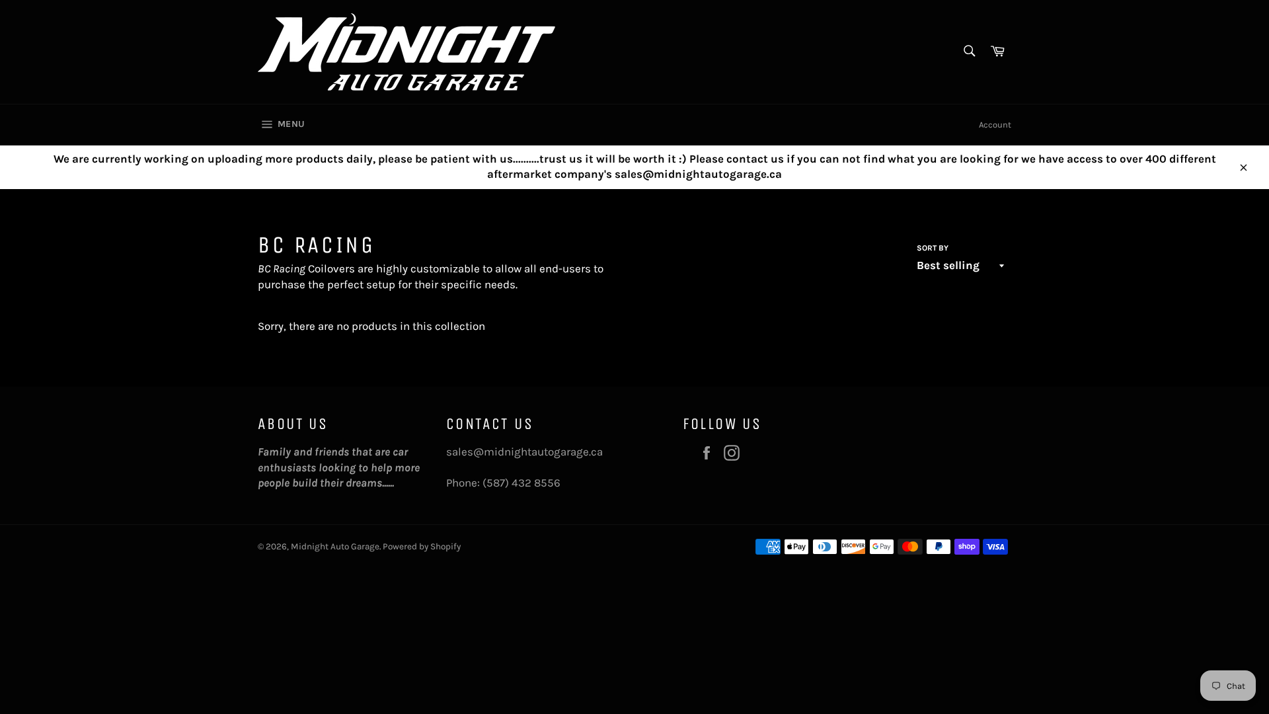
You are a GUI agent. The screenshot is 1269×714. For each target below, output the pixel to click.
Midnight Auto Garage (335, 546)
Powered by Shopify (422, 546)
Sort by (932, 248)
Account (995, 125)
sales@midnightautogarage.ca (524, 451)
